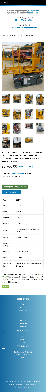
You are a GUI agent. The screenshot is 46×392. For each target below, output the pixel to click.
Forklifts (23, 305)
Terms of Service (30, 384)
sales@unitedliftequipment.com (24, 27)
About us (23, 339)
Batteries (23, 326)
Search (23, 336)
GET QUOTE (12, 192)
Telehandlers (23, 308)
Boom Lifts (23, 311)
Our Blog (11, 384)
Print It (5, 286)
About (29, 381)
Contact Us (23, 342)
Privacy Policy (14, 381)
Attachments (23, 323)
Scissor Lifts (23, 320)
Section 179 (20, 384)
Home (3, 35)
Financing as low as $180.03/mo (14, 187)
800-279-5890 (18, 173)
